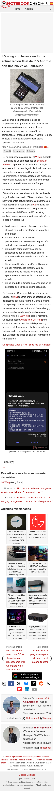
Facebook (46, 747)
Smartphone (18, 150)
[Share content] (4, 684)
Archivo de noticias (26, 759)
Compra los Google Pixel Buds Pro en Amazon (26, 344)
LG (3, 466)
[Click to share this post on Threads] (18, 683)
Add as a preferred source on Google (29, 676)
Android (7, 150)
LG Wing (24, 315)
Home (17, 8)
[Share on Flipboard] (19, 689)
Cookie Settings (27, 774)
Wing (38, 157)
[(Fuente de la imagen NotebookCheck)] (27, 399)
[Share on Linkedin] (27, 689)
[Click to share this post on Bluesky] (26, 683)
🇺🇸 (41, 147)
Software (30, 150)
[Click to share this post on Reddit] (41, 683)
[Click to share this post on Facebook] (11, 683)
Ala (34, 204)
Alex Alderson (30, 701)
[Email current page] (34, 689)
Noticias (13, 759)
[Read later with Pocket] (49, 683)
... (50, 8)
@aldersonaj (32, 718)
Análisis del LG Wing (31, 319)
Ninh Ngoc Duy (42, 727)
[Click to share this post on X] (33, 683)
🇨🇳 (45, 147)
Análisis (29, 8)
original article (43, 698)
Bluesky (46, 718)
